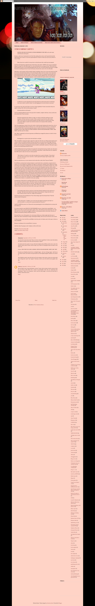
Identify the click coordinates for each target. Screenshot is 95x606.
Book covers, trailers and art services (52, 42)
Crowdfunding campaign (74, 467)
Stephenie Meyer (74, 528)
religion (72, 270)
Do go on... (73, 469)
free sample (73, 553)
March (64, 251)
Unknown (20, 266)
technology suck (74, 413)
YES (72, 409)
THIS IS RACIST (74, 433)
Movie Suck (73, 375)
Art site (61, 172)
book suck (73, 239)
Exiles (72, 278)
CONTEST (73, 422)
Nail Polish (73, 510)
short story (73, 308)
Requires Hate (74, 520)
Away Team (73, 418)
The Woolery (62, 170)
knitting (72, 318)
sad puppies (73, 568)
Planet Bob (73, 516)
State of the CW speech (75, 301)
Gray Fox (73, 371)
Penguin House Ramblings (74, 347)
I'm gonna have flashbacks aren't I (74, 486)
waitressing (73, 452)
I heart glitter (73, 480)
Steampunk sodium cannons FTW (75, 525)
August (64, 241)
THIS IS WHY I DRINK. (75, 280)
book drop (73, 545)
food (72, 551)
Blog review (73, 458)
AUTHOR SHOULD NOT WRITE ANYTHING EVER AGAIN (75, 312)
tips (71, 416)
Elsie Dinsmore (74, 272)
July (64, 243)
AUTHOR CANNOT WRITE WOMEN (75, 261)
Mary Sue (73, 373)
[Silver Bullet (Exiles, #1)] (63, 90)
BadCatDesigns (65, 186)
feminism (73, 387)
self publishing (74, 223)
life (71, 245)
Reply (19, 262)
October (64, 229)
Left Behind (73, 344)
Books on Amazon (24, 42)
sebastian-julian (50, 603)
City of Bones (73, 235)
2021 (63, 217)
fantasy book (73, 291)
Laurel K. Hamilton (75, 500)
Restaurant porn (74, 402)
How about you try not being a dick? (75, 427)
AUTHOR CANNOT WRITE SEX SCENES (75, 248)
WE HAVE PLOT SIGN (75, 534)
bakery (72, 352)
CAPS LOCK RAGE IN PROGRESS (75, 231)
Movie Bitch (73, 320)
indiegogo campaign (75, 557)
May (64, 247)
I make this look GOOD (75, 429)
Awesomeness (73, 258)
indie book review (74, 555)
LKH (72, 497)
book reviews (73, 355)
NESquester (64, 190)
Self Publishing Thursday (74, 405)
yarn (72, 395)
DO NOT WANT (74, 251)
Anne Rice (73, 226)
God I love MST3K (75, 473)
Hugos (72, 478)
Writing (72, 228)
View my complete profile (65, 155)
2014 (63, 221)
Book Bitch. (73, 316)
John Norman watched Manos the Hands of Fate (75, 490)
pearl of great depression (73, 294)
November (65, 226)
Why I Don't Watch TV (75, 242)
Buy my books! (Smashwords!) (66, 166)
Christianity (73, 299)
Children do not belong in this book (75, 365)
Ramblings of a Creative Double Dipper (45, 8)
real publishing (74, 393)
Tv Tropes (62, 168)
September (65, 232)
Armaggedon (73, 456)
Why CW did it (74, 407)
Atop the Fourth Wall (66, 194)
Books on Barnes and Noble (36, 42)
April (64, 249)
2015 (63, 219)
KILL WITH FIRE (74, 339)
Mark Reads (64, 182)
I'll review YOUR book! (65, 164)
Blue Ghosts (62, 108)
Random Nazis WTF (75, 518)
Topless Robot (65, 210)
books (72, 267)
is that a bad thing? (75, 335)
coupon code (73, 411)
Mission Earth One (74, 263)
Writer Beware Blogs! (66, 178)
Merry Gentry (25, 230)
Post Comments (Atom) (38, 304)
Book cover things (74, 461)
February (64, 253)
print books (73, 450)
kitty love (73, 391)
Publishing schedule (64, 162)
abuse (72, 543)
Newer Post (18, 300)
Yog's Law (73, 540)
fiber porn (73, 389)
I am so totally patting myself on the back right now (75, 330)
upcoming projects (74, 296)
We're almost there (74, 438)
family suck (73, 385)
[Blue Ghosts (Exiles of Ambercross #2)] (63, 105)
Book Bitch (20, 230)
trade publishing (74, 573)
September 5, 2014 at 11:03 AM (28, 266)
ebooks (72, 549)
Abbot (72, 454)
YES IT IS (73, 444)
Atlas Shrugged (74, 359)
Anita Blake (73, 219)
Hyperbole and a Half (66, 197)
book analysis (73, 322)
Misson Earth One (74, 399)
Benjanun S (73, 420)
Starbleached (62, 124)
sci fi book (73, 256)
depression (73, 333)
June (64, 245)
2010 (63, 265)
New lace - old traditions (67, 206)
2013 (63, 259)
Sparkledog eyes (74, 522)
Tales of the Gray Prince (75, 349)
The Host (73, 304)
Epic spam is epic (74, 471)
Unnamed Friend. (74, 530)
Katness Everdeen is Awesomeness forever (75, 494)
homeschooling (74, 357)
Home (17, 42)
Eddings (72, 233)
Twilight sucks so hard (75, 435)
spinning (72, 337)
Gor (71, 276)
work (72, 254)
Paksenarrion (73, 237)
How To (72, 424)
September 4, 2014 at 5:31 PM (29, 237)
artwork (72, 383)
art (71, 306)
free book (73, 324)
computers (73, 446)
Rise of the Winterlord (64, 139)
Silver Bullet (62, 93)
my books (73, 560)
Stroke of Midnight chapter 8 (64, 237)
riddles (72, 566)
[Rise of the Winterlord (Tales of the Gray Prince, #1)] (63, 136)
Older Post (54, 300)
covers (72, 448)
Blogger (60, 603)
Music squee (73, 508)
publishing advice (74, 564)
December (65, 222)
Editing (72, 327)
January (64, 256)
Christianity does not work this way (75, 464)
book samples (73, 547)
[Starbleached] (63, 121)
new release (73, 562)
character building (74, 342)
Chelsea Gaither (64, 94)
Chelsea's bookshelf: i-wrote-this (67, 77)
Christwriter (64, 153)
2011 (63, 263)
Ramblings (73, 377)
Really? (72, 286)
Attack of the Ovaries (75, 361)
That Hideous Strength (75, 379)
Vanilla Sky (73, 532)
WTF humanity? (74, 283)
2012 (63, 261)
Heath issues (73, 476)
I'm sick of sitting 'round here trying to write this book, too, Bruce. (70, 202)
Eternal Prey (73, 274)
